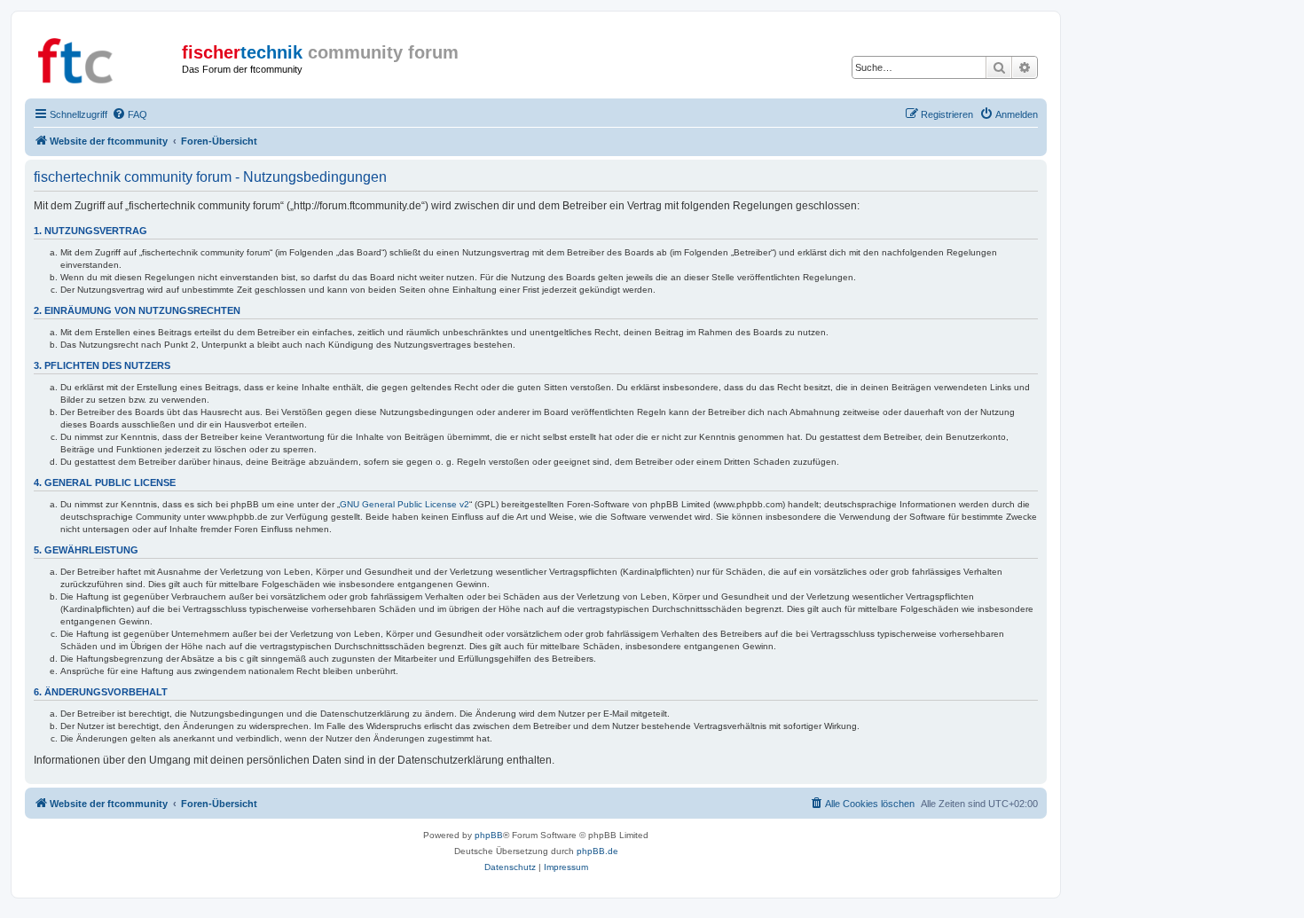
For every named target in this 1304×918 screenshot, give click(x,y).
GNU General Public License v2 (404, 504)
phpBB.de (597, 851)
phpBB (489, 835)
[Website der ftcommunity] (105, 57)
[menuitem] (129, 114)
